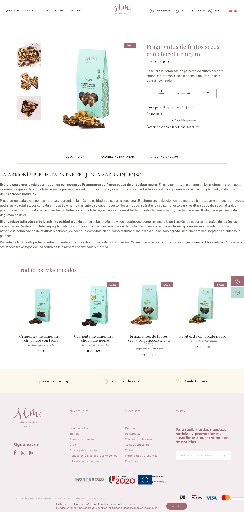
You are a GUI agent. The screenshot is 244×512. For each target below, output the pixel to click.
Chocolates (31, 11)
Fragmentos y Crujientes (179, 107)
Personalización (64, 11)
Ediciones (46, 11)
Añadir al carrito (190, 93)
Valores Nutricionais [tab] (117, 157)
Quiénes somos (14, 11)
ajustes (152, 507)
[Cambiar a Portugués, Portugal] (230, 11)
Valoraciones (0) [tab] (164, 157)
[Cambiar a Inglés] (235, 11)
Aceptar (176, 506)
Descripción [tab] (75, 157)
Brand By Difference (91, 498)
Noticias (81, 11)
